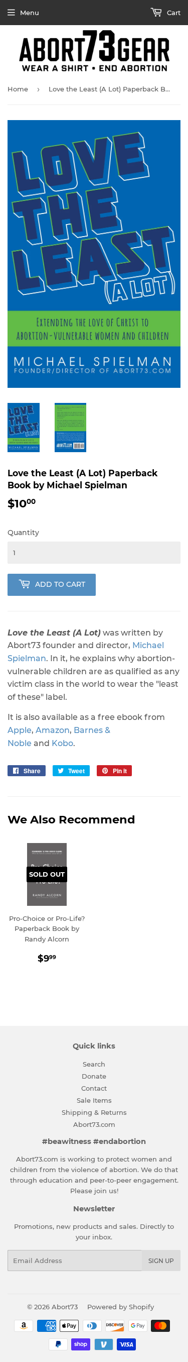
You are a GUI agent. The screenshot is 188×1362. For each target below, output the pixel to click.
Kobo (62, 743)
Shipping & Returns (94, 1112)
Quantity (23, 532)
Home (18, 89)
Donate (94, 1076)
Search (94, 1064)
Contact (94, 1088)
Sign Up (161, 1261)
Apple (20, 730)
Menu (29, 13)
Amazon (53, 730)
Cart (172, 13)
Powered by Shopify (120, 1307)
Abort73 (65, 1307)
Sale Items (94, 1100)
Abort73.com (94, 1124)
